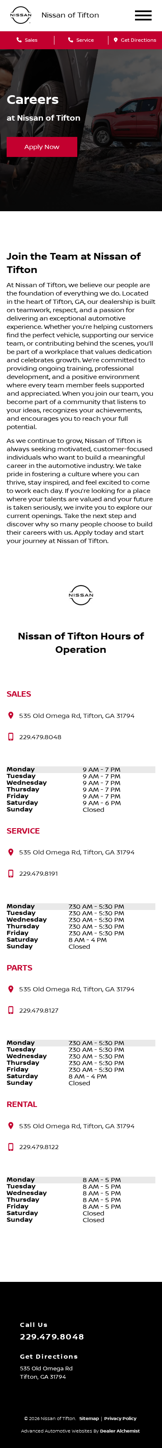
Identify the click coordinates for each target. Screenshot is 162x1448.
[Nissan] (20, 15)
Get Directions (138, 40)
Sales (30, 40)
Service (84, 40)
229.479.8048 (52, 1337)
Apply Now (42, 147)
